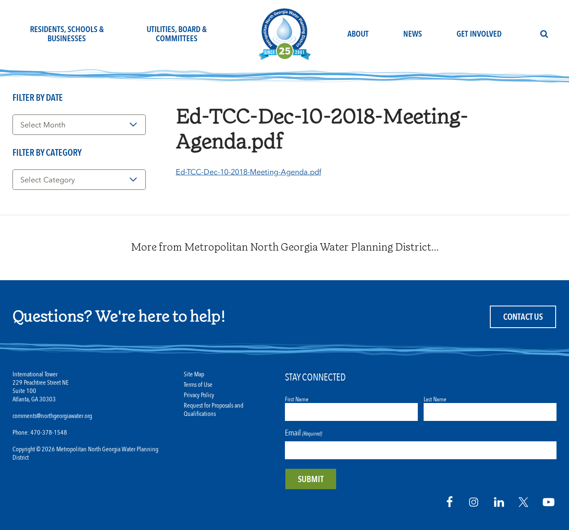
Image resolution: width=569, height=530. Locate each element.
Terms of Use (198, 385)
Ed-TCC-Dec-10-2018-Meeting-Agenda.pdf (248, 172)
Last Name (435, 399)
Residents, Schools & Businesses (67, 34)
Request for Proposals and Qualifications (213, 409)
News (412, 34)
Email (303, 433)
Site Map (194, 374)
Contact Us (523, 317)
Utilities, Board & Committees (177, 34)
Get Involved (479, 34)
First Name (296, 399)
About (358, 34)
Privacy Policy (199, 395)
